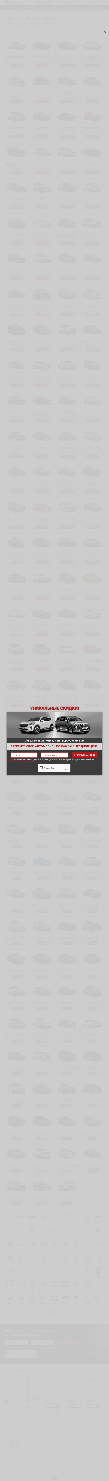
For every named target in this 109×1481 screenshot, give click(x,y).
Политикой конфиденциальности (26, 762)
